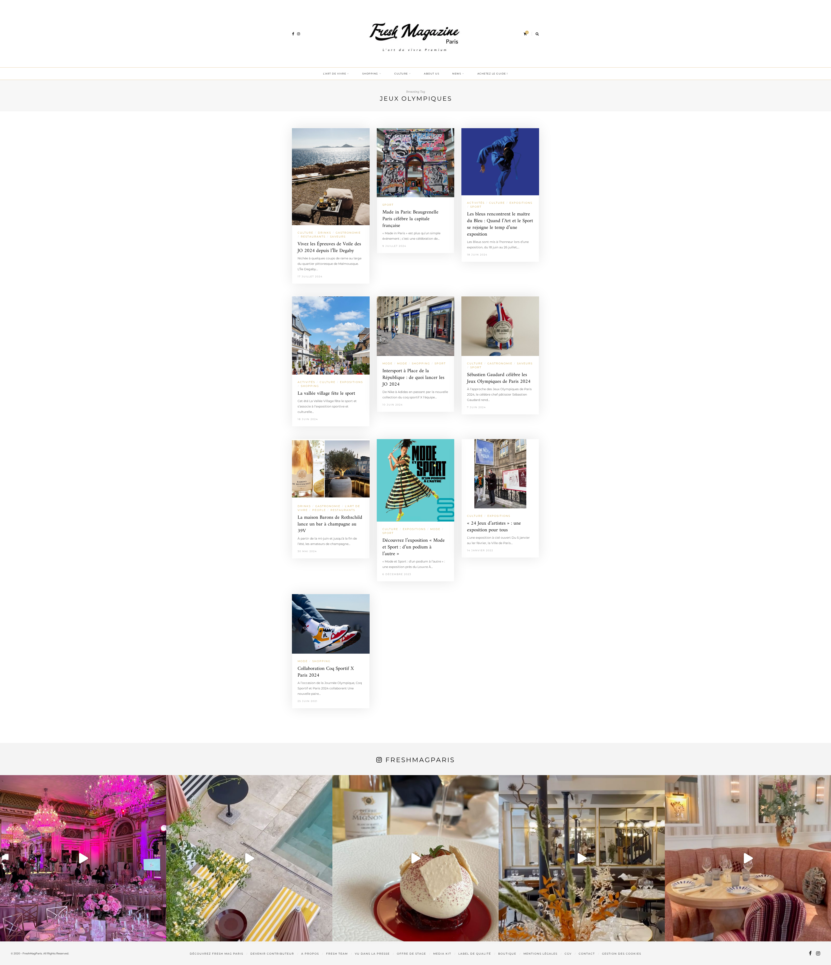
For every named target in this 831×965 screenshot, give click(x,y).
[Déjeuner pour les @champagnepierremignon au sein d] (415, 858)
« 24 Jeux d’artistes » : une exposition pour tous (494, 527)
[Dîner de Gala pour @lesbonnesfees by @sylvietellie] (83, 858)
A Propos (310, 953)
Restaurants (313, 236)
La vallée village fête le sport (326, 393)
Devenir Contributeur (272, 953)
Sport (388, 204)
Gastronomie (348, 232)
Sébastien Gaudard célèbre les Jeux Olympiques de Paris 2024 (498, 378)
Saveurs (338, 236)
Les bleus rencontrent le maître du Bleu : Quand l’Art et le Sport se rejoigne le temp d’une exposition (500, 224)
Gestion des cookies (621, 953)
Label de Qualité (474, 953)
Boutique (507, 953)
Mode (387, 363)
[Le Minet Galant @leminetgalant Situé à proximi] (582, 858)
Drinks (324, 232)
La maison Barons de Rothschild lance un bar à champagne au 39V (330, 524)
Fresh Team (337, 953)
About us (431, 73)
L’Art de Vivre (334, 73)
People (319, 510)
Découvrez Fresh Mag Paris (216, 953)
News (456, 73)
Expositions (520, 202)
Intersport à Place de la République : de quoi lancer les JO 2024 (413, 378)
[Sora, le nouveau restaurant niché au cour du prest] (748, 858)
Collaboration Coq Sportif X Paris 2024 (326, 672)
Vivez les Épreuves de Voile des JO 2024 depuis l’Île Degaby (329, 247)
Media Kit (442, 953)
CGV (568, 953)
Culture (401, 73)
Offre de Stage (411, 953)
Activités (476, 202)
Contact (587, 953)
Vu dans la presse (372, 953)
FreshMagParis (420, 760)
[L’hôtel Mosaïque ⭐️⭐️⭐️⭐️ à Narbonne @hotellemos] (249, 858)
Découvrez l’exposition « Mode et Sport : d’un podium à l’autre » (413, 547)
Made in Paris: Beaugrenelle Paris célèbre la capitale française (410, 219)
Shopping (370, 73)
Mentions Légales (540, 953)
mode (402, 363)
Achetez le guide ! (492, 73)
